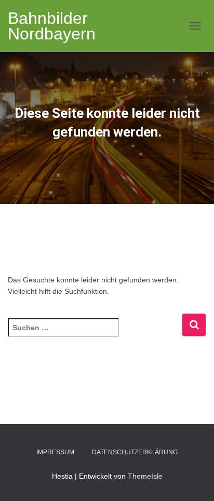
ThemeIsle (145, 476)
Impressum (55, 452)
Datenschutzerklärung (135, 452)
